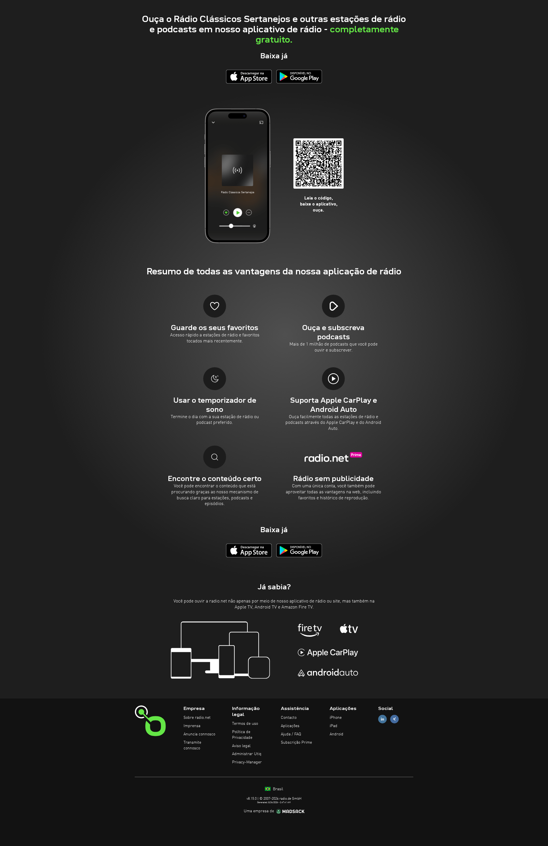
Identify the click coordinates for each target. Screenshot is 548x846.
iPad (333, 726)
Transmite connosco (192, 745)
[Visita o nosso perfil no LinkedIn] (382, 719)
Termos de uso (245, 724)
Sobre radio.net (197, 718)
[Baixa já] (249, 76)
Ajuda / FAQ (291, 734)
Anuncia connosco (199, 734)
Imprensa (192, 726)
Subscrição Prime (296, 743)
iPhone (336, 718)
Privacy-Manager (247, 762)
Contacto (289, 718)
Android (336, 734)
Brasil (277, 789)
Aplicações (290, 726)
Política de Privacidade (242, 735)
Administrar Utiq (246, 754)
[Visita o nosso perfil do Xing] (394, 719)
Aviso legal (241, 746)
